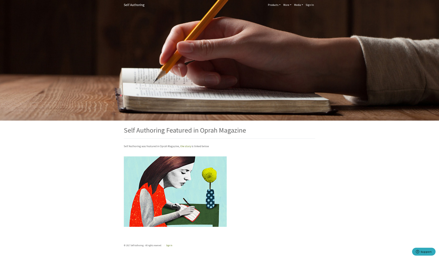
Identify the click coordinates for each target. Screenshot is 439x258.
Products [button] (273, 5)
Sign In (310, 5)
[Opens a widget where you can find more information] (424, 252)
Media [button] (297, 5)
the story (186, 146)
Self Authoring (134, 5)
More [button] (286, 5)
